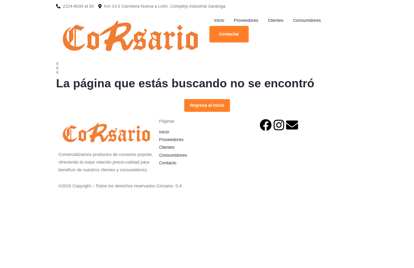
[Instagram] (279, 125)
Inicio (219, 20)
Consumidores (307, 20)
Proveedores (246, 20)
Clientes (275, 20)
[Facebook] (266, 125)
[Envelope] (292, 125)
